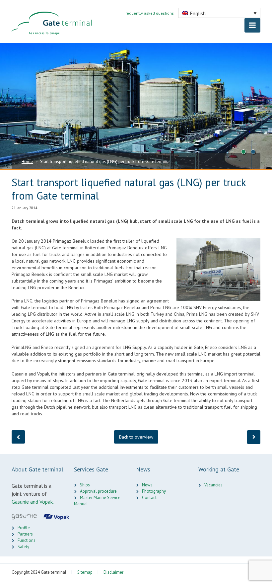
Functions (26, 540)
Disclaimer (113, 572)
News (147, 485)
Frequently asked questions (149, 13)
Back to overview (136, 437)
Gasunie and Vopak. (33, 501)
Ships (85, 485)
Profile (24, 528)
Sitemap (85, 572)
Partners (25, 534)
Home (27, 161)
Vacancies (213, 485)
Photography (154, 491)
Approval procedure (98, 491)
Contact (149, 497)
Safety (23, 546)
